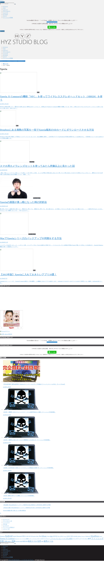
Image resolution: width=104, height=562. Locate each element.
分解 (5, 541)
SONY (68, 536)
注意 (39, 541)
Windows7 (83, 536)
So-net (65, 536)
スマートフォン (45, 538)
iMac (37, 536)
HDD (27, 536)
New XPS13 (60, 536)
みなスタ (17, 538)
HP (29, 536)
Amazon (2, 536)
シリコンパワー (36, 538)
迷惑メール (48, 541)
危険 (13, 541)
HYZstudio (33, 536)
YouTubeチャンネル (52, 22)
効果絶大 (9, 541)
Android (8, 536)
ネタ (4, 8)
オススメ (5, 6)
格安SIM (25, 541)
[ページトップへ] (0, 513)
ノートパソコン (56, 539)
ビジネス (5, 14)
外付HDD (18, 541)
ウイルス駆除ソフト (27, 538)
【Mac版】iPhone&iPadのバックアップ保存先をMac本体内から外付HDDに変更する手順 (27, 505)
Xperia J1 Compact (7, 538)
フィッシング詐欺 (8, 17)
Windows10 (87, 536)
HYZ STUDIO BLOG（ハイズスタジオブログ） (21, 560)
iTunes (48, 536)
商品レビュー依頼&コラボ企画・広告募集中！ (12, 61)
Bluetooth (19, 536)
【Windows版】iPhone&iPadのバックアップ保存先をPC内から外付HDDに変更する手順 (26, 507)
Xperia (100, 536)
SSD (71, 536)
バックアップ (77, 538)
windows (79, 536)
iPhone (44, 536)
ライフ (5, 16)
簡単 (42, 541)
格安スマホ (32, 541)
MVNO (55, 536)
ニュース (5, 12)
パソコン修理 (86, 538)
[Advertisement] (11, 299)
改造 (21, 541)
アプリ (20, 538)
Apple (14, 536)
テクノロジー (6, 11)
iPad (40, 536)
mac (51, 536)
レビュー (5, 9)
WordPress (95, 536)
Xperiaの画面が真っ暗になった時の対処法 (14, 510)
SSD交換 (75, 536)
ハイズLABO (67, 539)
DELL (24, 536)
